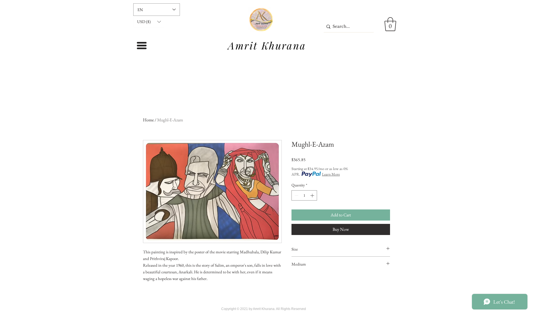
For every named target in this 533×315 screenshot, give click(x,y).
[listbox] (149, 22)
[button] (149, 22)
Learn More (331, 174)
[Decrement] (295, 195)
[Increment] (312, 195)
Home (148, 120)
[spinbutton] (304, 195)
